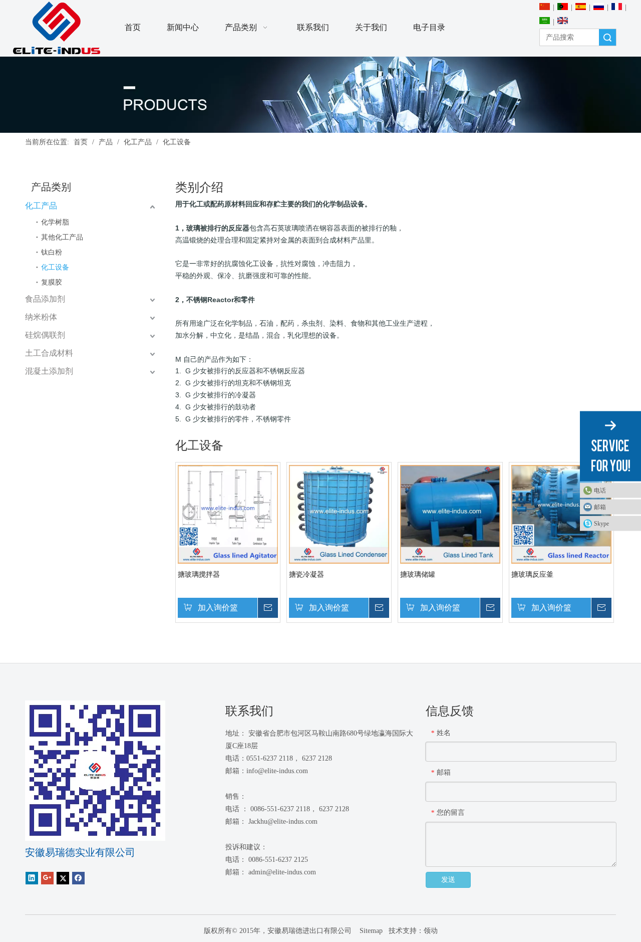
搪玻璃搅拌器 (199, 574)
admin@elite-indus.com (282, 872)
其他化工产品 (62, 237)
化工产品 (41, 205)
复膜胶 (51, 282)
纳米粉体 (41, 317)
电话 (600, 490)
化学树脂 (55, 222)
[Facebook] (78, 878)
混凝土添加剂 (49, 371)
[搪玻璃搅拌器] (228, 514)
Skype (601, 523)
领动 (431, 930)
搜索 (607, 37)
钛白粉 (51, 252)
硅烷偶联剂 (45, 335)
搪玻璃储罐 (417, 574)
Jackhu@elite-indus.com (282, 821)
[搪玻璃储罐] (450, 514)
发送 (448, 879)
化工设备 (55, 267)
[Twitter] (63, 878)
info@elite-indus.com (277, 771)
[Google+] (47, 878)
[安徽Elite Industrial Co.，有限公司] (57, 28)
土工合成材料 (49, 353)
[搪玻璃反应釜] (561, 514)
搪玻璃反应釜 (532, 574)
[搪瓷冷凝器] (339, 514)
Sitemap (370, 930)
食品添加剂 (45, 299)
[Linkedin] (32, 878)
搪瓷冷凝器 (306, 574)
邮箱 (600, 507)
